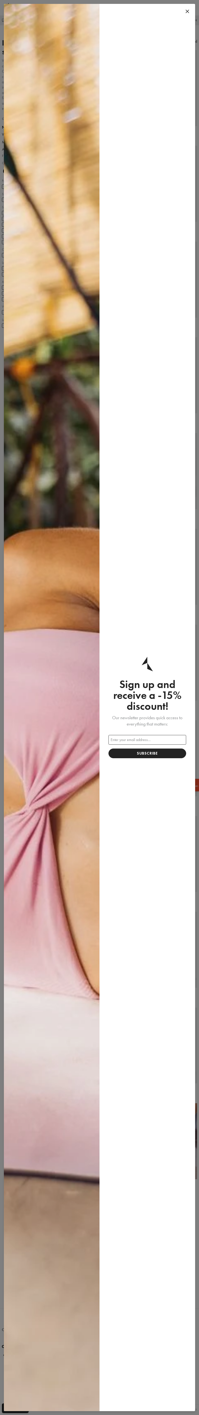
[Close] (187, 11)
